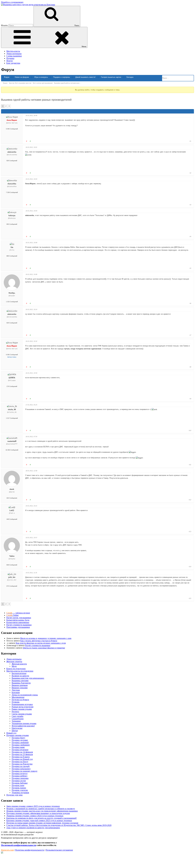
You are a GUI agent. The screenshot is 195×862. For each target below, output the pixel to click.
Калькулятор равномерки (17, 622)
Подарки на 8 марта (21, 757)
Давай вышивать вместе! (85, 77)
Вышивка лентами (20, 680)
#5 (190, 268)
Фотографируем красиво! (23, 726)
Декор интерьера (13, 53)
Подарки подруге (19, 773)
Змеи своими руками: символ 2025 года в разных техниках (33, 806)
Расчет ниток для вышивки (18, 618)
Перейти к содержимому (12, 2)
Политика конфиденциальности (29, 850)
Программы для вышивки (18, 627)
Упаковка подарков (20, 792)
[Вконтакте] (2, 853)
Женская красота (19, 664)
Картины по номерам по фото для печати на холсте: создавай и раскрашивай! (41, 818)
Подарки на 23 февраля (22, 754)
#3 (190, 205)
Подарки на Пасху (20, 761)
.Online (12, 615)
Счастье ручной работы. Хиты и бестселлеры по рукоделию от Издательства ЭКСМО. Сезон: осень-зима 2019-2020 (58, 825)
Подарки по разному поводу (24, 771)
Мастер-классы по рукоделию (19, 671)
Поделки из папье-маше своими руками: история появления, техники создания (42, 823)
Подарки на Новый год (22, 759)
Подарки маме (18, 747)
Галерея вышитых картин (111, 77)
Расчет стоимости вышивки (19, 625)
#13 (190, 531)
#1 (190, 141)
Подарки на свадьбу (21, 766)
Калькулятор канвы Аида (17, 620)
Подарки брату (18, 738)
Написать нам (7, 850)
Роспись (15, 711)
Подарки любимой (20, 742)
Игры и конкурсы (41, 77)
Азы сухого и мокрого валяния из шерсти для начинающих (33, 828)
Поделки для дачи (14, 795)
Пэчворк (16, 702)
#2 (190, 173)
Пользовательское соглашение (59, 850)
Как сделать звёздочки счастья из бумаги (38, 641)
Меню (84, 47)
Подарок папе (18, 785)
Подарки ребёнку (19, 776)
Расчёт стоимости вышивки (37, 645)
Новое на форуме (22, 77)
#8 (190, 367)
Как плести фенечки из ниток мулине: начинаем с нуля (41, 643)
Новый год (11, 733)
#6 (190, 303)
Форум (9, 61)
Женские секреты (14, 661)
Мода (14, 666)
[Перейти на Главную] (28, 4)
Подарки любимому (21, 745)
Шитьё (15, 730)
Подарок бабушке (20, 783)
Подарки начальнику (21, 769)
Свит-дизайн (17, 716)
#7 (190, 335)
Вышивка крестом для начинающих (28, 678)
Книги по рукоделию (16, 668)
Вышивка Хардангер (21, 683)
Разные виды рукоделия (22, 707)
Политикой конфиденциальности (18, 845)
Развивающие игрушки (22, 704)
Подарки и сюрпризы (61, 77)
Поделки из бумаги (20, 699)
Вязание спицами (20, 688)
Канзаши (16, 692)
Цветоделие (17, 728)
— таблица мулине (18, 613)
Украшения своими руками (24, 723)
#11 (190, 464)
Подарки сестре (19, 781)
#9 (190, 398)
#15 (190, 598)
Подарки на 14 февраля (22, 752)
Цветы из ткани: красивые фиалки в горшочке (44, 648)
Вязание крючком (20, 685)
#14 (190, 566)
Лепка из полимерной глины (25, 695)
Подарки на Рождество (22, 764)
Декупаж (16, 690)
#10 (190, 430)
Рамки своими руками (22, 709)
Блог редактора (13, 63)
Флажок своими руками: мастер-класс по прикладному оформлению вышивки (42, 811)
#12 (190, 500)
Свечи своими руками (22, 714)
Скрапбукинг (18, 719)
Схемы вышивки (14, 56)
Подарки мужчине (20, 750)
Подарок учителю (20, 790)
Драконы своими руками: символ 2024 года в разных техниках (34, 816)
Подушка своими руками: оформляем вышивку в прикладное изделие (38, 813)
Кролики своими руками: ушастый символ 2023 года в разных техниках (39, 820)
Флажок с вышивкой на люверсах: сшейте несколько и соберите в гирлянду (40, 808)
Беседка (130, 77)
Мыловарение (18, 697)
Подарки (10, 58)
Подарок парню (19, 788)
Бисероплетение (19, 673)
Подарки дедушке (20, 740)
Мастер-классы (13, 51)
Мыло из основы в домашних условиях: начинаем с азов (45, 638)
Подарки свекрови (20, 778)
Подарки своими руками (17, 735)
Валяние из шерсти (20, 676)
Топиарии (16, 721)
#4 (190, 236)
